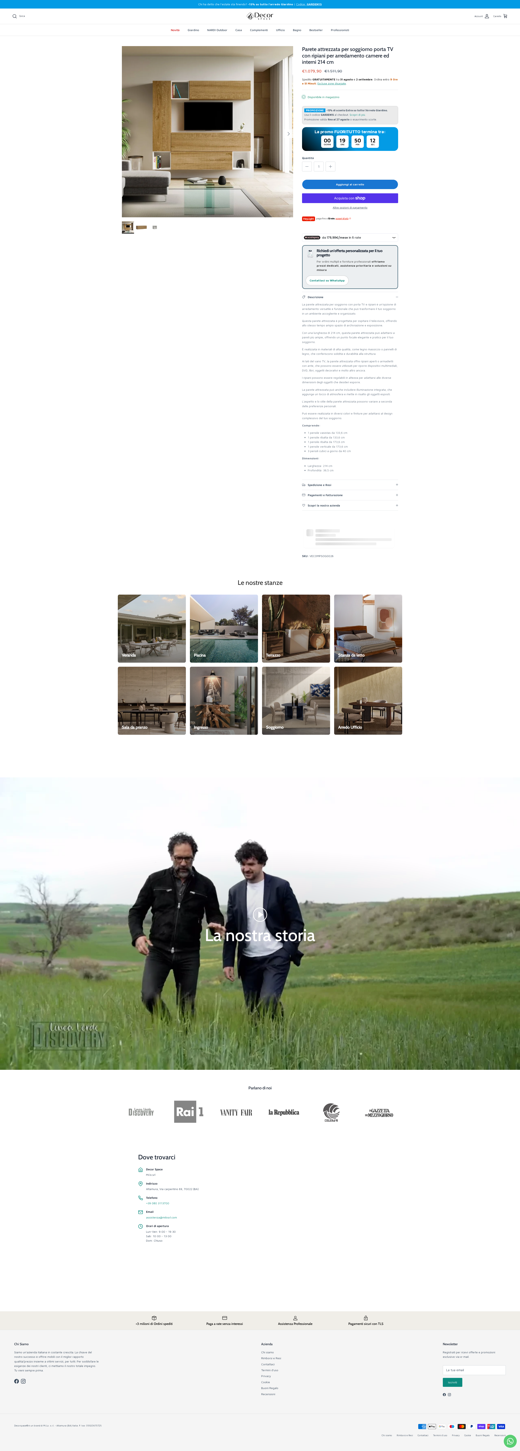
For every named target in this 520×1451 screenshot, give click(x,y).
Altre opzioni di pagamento (350, 207)
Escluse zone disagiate (331, 83)
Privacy (266, 1376)
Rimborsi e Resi (271, 1358)
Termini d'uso (269, 1370)
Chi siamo (267, 1352)
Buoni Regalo (269, 1388)
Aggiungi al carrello (350, 184)
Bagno (297, 30)
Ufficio (280, 30)
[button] (260, 914)
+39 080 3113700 (157, 1203)
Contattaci (268, 1364)
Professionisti (340, 30)
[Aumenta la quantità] (330, 166)
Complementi (259, 30)
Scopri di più (357, 114)
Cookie (265, 1382)
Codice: (309, 4)
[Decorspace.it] (260, 16)
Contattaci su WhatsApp (327, 280)
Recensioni (268, 1394)
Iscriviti (452, 1382)
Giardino (193, 30)
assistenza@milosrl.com (161, 1217)
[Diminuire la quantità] (307, 166)
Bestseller (316, 30)
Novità (175, 30)
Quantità (308, 158)
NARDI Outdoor (217, 30)
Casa (238, 30)
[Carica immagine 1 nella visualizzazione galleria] (207, 131)
